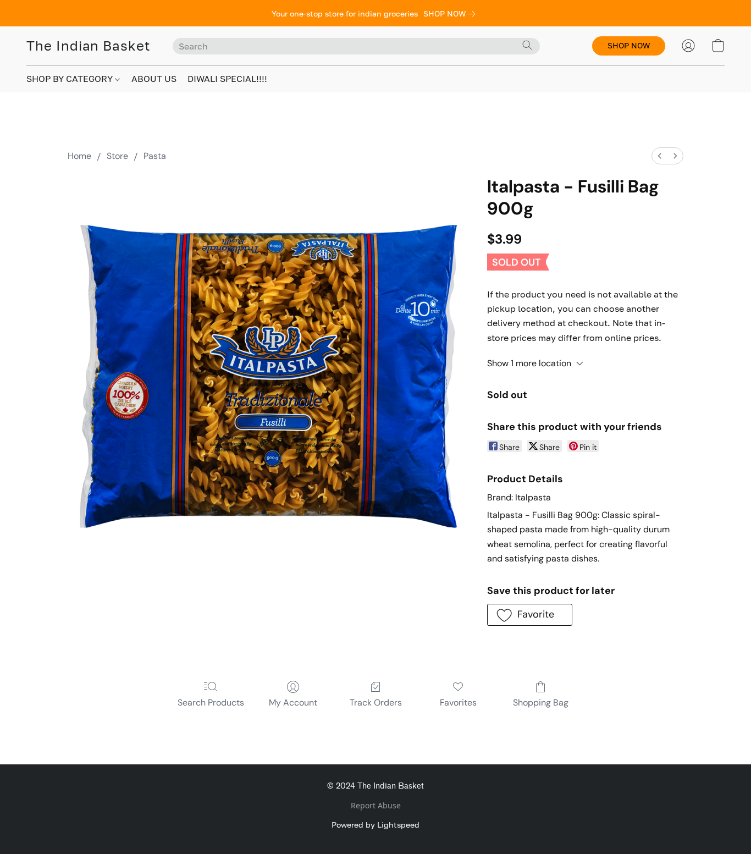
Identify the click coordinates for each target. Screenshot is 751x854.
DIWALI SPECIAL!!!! (227, 78)
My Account (293, 702)
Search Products (211, 702)
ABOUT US (153, 78)
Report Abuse (376, 805)
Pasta (154, 156)
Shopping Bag (540, 702)
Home (79, 156)
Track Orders (376, 702)
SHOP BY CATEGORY (70, 78)
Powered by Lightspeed (375, 824)
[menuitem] (659, 156)
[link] (451, 13)
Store (117, 156)
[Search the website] (527, 45)
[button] (88, 45)
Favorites (458, 702)
